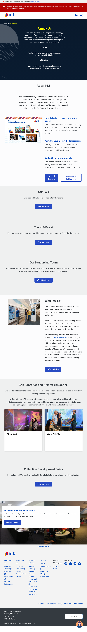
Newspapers (9, 576)
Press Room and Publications (71, 177)
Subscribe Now (56, 567)
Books (6, 566)
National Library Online (32, 574)
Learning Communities (21, 572)
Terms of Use (9, 616)
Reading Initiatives (8, 582)
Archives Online (32, 567)
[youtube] (80, 565)
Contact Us (40, 603)
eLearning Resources (20, 567)
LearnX (18, 576)
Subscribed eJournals (33, 587)
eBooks (7, 569)
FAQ (60, 603)
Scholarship (44, 576)
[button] (76, 15)
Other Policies (9, 619)
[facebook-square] (71, 565)
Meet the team (43, 280)
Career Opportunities (45, 564)
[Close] (84, 5)
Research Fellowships (33, 592)
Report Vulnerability (12, 611)
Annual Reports (51, 177)
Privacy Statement (11, 614)
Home (6, 23)
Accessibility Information (73, 603)
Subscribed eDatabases (33, 580)
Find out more (43, 207)
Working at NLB (44, 572)
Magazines (8, 571)
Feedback (50, 603)
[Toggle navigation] (81, 15)
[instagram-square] (76, 565)
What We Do (53, 369)
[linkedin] (66, 565)
